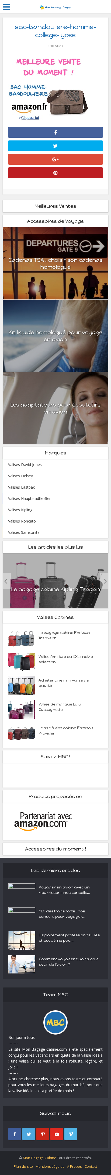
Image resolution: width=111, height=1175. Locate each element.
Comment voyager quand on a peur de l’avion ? (69, 962)
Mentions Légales (50, 1166)
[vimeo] (70, 1134)
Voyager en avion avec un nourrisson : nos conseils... (64, 890)
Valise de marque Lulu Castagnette (60, 707)
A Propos (74, 1166)
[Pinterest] (42, 1134)
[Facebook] (14, 1134)
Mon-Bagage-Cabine (39, 1157)
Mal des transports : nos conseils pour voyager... (62, 914)
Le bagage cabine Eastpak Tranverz (64, 635)
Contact (91, 1166)
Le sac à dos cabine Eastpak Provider (66, 731)
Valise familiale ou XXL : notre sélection (66, 659)
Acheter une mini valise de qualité (64, 683)
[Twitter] (28, 1134)
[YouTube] (56, 1134)
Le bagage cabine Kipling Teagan (55, 589)
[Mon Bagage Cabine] (55, 6)
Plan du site (23, 1166)
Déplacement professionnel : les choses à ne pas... (69, 938)
